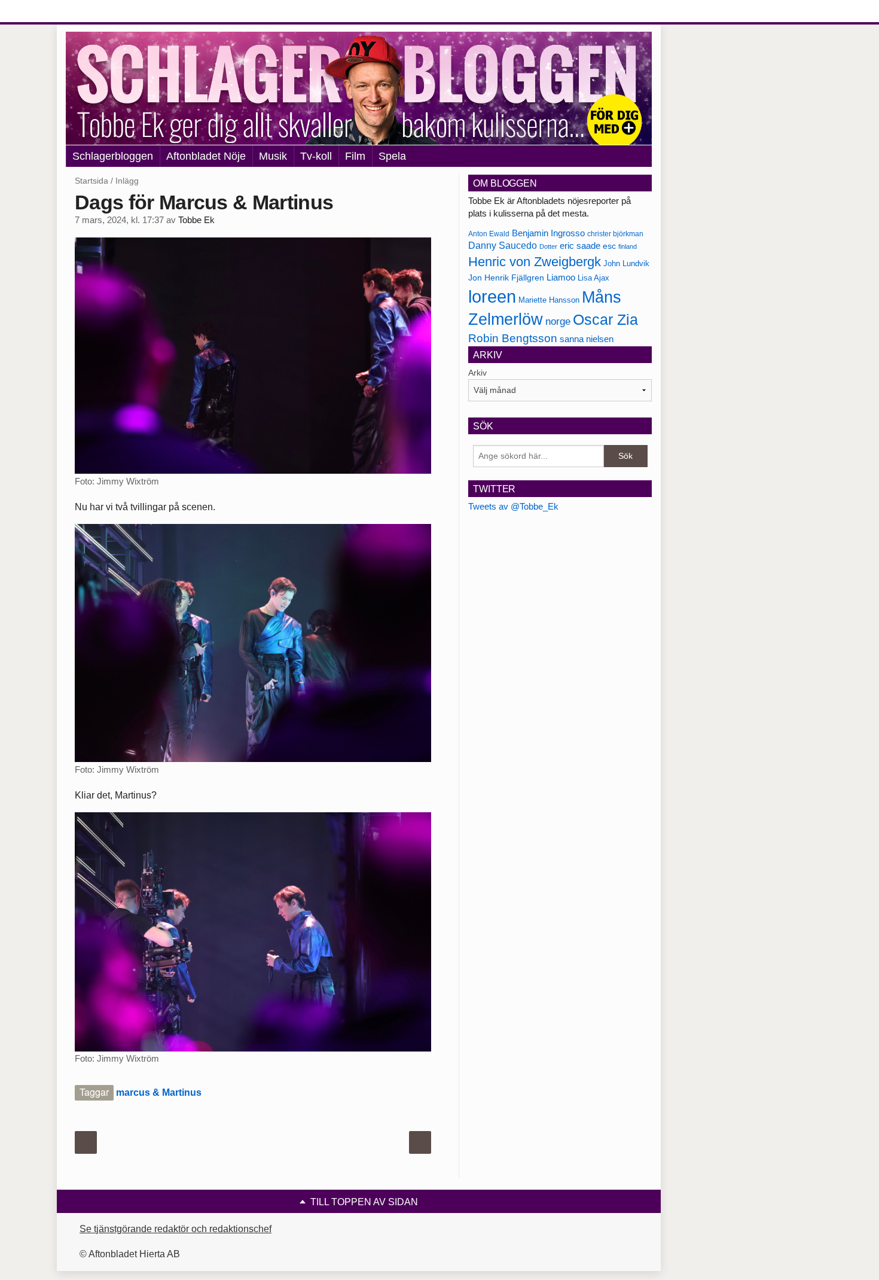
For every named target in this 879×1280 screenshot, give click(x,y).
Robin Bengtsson (512, 338)
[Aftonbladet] (110, 12)
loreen (492, 296)
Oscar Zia (605, 320)
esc (609, 246)
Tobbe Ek (196, 220)
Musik (273, 156)
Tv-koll (316, 156)
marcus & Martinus (159, 1092)
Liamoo (561, 277)
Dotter (548, 246)
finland (627, 246)
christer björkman (615, 234)
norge (557, 321)
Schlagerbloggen (112, 156)
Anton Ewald (488, 234)
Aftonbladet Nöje (206, 156)
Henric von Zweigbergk (534, 261)
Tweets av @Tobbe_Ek (513, 506)
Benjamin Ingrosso (548, 233)
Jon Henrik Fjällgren (506, 277)
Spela (392, 156)
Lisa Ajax (593, 277)
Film (355, 156)
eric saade (580, 245)
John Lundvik (626, 263)
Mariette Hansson (548, 300)
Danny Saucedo (502, 245)
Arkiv (477, 372)
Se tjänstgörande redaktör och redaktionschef (175, 1229)
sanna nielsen (587, 339)
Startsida (91, 180)
